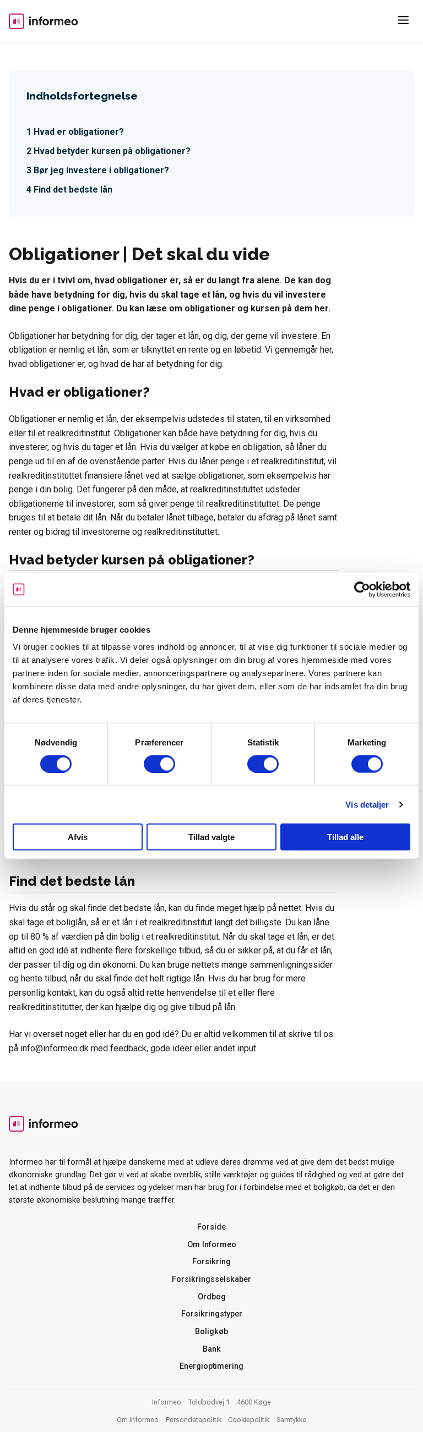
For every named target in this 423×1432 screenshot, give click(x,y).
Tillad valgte (211, 837)
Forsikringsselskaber (211, 1279)
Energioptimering (211, 1366)
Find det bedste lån (73, 189)
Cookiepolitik (248, 1419)
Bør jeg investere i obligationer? (101, 170)
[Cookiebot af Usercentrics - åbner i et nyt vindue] (362, 589)
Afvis (78, 837)
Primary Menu (405, 22)
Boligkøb (211, 1331)
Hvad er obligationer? (79, 132)
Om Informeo (211, 1244)
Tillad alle (345, 837)
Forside (211, 1227)
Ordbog (212, 1297)
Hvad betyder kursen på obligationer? (112, 151)
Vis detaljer (367, 804)
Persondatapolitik (193, 1419)
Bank (212, 1349)
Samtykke (291, 1419)
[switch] (159, 763)
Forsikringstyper (211, 1314)
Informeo (43, 21)
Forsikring (211, 1261)
